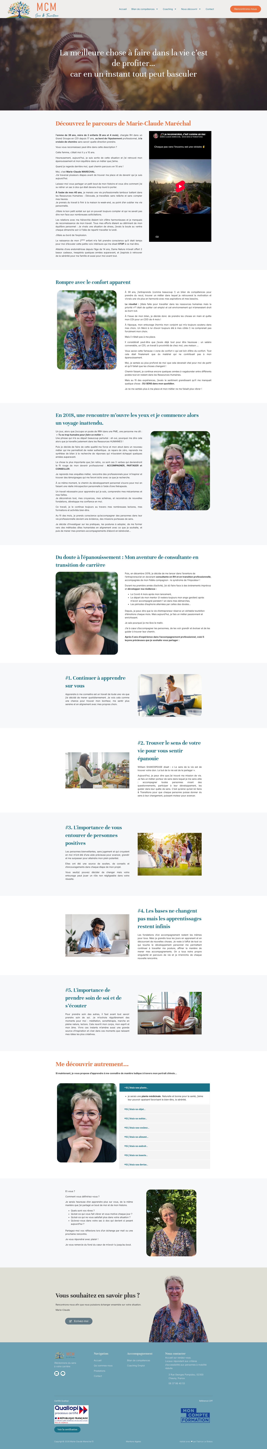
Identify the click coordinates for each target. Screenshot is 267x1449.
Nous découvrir (189, 9)
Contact (210, 9)
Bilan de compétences (142, 9)
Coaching (168, 9)
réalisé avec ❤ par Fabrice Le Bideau (196, 1441)
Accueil (123, 9)
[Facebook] (63, 1373)
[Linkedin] (56, 1373)
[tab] (164, 1087)
